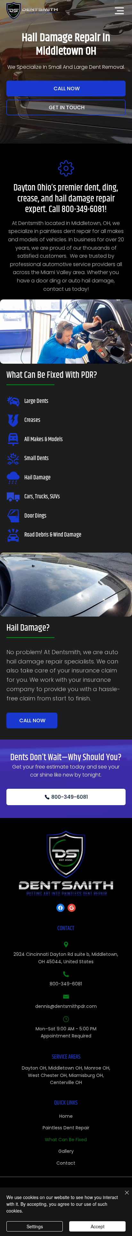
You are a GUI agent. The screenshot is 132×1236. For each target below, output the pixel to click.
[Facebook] (60, 908)
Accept (97, 1226)
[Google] (72, 908)
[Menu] (119, 10)
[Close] (123, 1196)
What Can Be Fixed (66, 1139)
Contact (65, 1163)
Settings (35, 1226)
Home (66, 1116)
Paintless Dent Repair (66, 1128)
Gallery (66, 1151)
